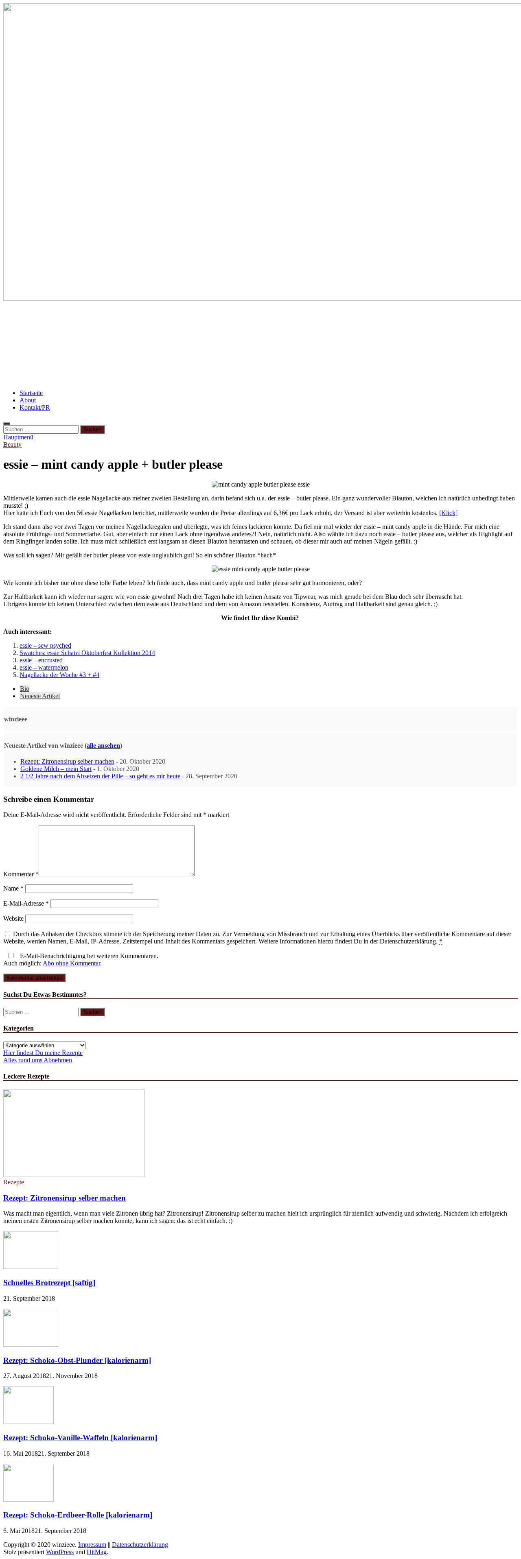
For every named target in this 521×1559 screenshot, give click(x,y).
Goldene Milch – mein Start (56, 768)
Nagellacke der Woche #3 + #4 (59, 674)
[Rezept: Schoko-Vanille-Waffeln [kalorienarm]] (28, 1421)
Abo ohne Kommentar (71, 963)
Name (13, 888)
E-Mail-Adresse (26, 903)
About (28, 400)
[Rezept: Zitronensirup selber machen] (74, 1174)
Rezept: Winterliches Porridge (202, 321)
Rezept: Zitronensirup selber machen (67, 761)
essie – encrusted (41, 660)
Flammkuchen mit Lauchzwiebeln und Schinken (333, 321)
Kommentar (21, 874)
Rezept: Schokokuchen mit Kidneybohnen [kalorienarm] (279, 369)
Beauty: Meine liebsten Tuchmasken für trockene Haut (94, 369)
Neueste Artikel (40, 695)
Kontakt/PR (35, 407)
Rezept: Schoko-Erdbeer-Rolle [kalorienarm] (77, 1515)
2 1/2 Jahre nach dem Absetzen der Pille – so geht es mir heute (100, 776)
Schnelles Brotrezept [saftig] (49, 1282)
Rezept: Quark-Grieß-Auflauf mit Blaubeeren (79, 345)
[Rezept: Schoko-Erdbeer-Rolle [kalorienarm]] (28, 1499)
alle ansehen (103, 745)
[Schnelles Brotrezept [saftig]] (30, 1266)
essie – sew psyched (45, 645)
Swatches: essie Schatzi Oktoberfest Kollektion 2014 (87, 652)
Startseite (31, 392)
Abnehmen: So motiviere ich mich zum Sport (78, 321)
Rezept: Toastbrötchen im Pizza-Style (440, 345)
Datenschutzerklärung (140, 1544)
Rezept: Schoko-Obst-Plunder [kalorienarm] (77, 1360)
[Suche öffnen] (6, 423)
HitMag (97, 1551)
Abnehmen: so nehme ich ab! (203, 345)
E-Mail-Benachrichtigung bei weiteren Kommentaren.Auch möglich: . (80, 959)
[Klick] (448, 512)
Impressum (92, 1544)
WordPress (60, 1551)
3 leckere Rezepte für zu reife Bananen (315, 345)
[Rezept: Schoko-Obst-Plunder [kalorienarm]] (30, 1344)
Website (13, 918)
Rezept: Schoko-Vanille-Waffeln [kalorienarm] (80, 1437)
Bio (24, 688)
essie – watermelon (44, 667)
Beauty (12, 444)
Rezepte (13, 1182)
